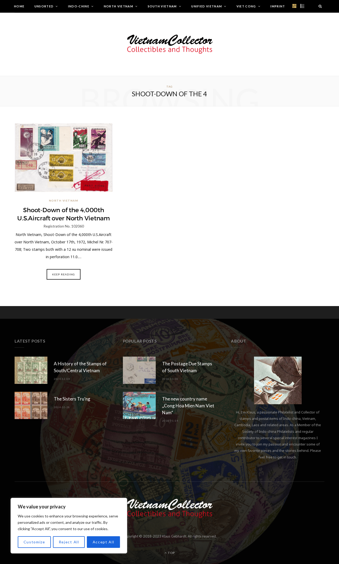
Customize (34, 542)
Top (171, 553)
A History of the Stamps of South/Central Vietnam (80, 367)
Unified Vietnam (206, 6)
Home (19, 6)
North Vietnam (118, 6)
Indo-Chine (78, 6)
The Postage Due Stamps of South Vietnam (187, 367)
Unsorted (44, 6)
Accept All (103, 542)
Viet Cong (246, 6)
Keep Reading (63, 274)
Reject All (69, 542)
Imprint (277, 6)
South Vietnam (162, 6)
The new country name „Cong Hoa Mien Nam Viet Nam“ (188, 405)
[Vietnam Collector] (169, 44)
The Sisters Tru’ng (72, 399)
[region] (69, 525)
